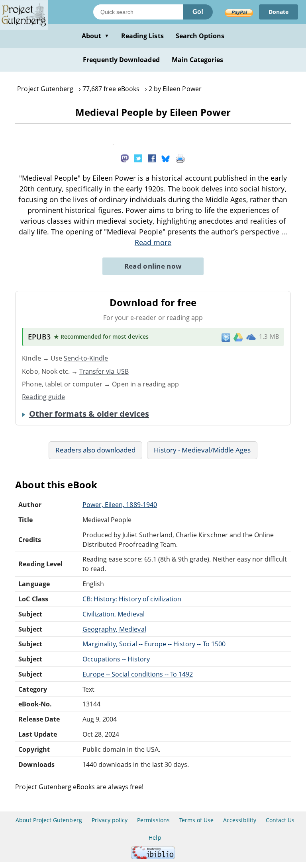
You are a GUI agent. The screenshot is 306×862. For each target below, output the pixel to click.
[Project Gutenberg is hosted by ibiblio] (153, 857)
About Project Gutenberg (49, 820)
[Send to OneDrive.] (251, 337)
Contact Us (280, 820)
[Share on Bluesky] (165, 157)
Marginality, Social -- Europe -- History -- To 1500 (154, 644)
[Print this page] (180, 157)
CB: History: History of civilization (131, 599)
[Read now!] (113, 142)
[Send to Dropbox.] (226, 337)
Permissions (153, 820)
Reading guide (43, 396)
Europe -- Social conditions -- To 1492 (137, 674)
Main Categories (198, 59)
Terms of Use (196, 820)
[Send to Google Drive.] (238, 336)
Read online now (153, 266)
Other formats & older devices (89, 414)
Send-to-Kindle (86, 358)
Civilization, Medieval (113, 614)
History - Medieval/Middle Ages (202, 449)
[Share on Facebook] (152, 157)
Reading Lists (142, 35)
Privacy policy (110, 820)
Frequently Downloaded (121, 59)
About (95, 35)
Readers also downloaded (95, 449)
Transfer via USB (104, 371)
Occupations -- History (116, 659)
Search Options (200, 35)
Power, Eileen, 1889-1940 (119, 504)
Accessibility (239, 820)
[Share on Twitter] (138, 157)
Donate (278, 12)
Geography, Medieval (114, 629)
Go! (197, 11)
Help (155, 837)
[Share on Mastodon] (125, 157)
